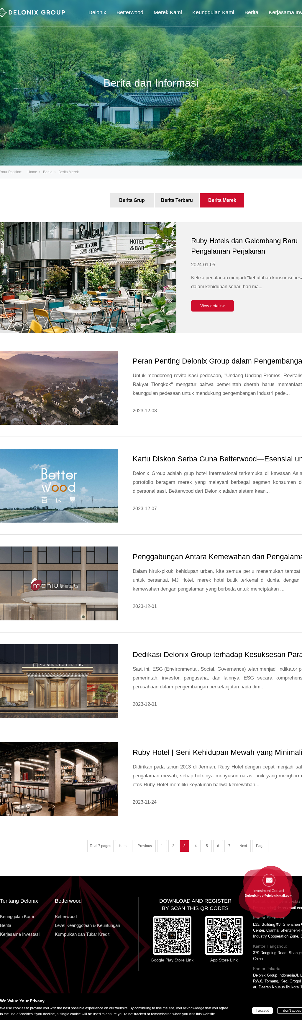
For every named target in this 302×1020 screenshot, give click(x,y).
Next (243, 846)
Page (260, 846)
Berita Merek (222, 200)
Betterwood (129, 12)
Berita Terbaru (177, 200)
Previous (145, 846)
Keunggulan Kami (213, 12)
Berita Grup (132, 200)
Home (32, 172)
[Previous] (8, 280)
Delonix (97, 12)
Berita (251, 12)
